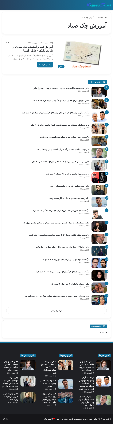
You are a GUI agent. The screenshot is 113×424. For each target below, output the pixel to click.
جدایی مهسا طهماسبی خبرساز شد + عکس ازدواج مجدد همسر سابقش (60, 162)
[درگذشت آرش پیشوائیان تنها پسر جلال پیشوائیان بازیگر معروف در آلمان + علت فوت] (99, 116)
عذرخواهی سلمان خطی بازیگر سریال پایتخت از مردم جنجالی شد (63, 149)
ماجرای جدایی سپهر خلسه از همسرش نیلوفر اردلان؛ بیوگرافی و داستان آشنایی (57, 296)
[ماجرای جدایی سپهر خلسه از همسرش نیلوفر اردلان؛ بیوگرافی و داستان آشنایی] (99, 300)
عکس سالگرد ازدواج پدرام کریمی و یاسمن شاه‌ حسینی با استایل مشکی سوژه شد (56, 223)
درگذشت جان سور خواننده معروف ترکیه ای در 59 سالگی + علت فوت (61, 211)
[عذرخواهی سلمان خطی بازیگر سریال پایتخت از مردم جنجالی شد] (99, 153)
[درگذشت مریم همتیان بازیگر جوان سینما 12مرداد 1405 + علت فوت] (99, 275)
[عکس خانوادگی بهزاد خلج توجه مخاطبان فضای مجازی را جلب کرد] (99, 251)
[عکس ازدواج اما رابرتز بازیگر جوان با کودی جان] (99, 287)
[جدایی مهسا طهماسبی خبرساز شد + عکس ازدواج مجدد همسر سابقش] (99, 165)
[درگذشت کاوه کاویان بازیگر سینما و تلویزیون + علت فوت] (99, 263)
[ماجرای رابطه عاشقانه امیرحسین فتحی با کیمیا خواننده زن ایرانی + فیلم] (99, 129)
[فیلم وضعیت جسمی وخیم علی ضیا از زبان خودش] (99, 202)
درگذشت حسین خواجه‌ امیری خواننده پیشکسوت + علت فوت (64, 137)
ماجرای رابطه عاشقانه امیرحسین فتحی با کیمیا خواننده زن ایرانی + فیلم (60, 125)
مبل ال (101, 332)
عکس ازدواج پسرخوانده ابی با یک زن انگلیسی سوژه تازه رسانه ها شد (61, 100)
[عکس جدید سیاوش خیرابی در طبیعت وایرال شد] (99, 190)
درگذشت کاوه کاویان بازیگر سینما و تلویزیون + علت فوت (66, 259)
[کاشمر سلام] (99, 5)
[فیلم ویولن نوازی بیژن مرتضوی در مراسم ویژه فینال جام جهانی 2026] (65, 397)
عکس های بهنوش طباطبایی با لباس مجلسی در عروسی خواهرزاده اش (61, 88)
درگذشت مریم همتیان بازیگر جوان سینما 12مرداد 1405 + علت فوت (62, 272)
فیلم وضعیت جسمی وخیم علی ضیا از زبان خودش (69, 198)
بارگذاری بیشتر (56, 311)
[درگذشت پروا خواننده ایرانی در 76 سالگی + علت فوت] (99, 177)
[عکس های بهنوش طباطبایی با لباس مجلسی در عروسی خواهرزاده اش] (99, 92)
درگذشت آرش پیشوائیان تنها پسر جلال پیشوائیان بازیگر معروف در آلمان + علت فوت (55, 113)
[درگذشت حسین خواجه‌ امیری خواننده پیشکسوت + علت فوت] (99, 141)
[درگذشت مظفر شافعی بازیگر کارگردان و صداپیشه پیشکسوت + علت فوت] (99, 239)
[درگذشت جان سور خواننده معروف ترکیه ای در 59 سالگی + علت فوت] (99, 214)
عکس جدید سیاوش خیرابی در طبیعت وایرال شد (69, 186)
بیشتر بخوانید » (45, 65)
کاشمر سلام (47, 43)
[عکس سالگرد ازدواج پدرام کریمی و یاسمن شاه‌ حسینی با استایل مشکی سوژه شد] (99, 226)
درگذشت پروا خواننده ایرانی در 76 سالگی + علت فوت (67, 174)
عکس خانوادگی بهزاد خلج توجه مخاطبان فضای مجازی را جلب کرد (62, 247)
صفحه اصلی (100, 17)
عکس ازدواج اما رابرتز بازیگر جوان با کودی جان (70, 284)
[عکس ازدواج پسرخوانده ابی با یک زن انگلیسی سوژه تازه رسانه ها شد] (99, 104)
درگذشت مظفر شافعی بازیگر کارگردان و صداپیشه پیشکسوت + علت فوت (59, 235)
